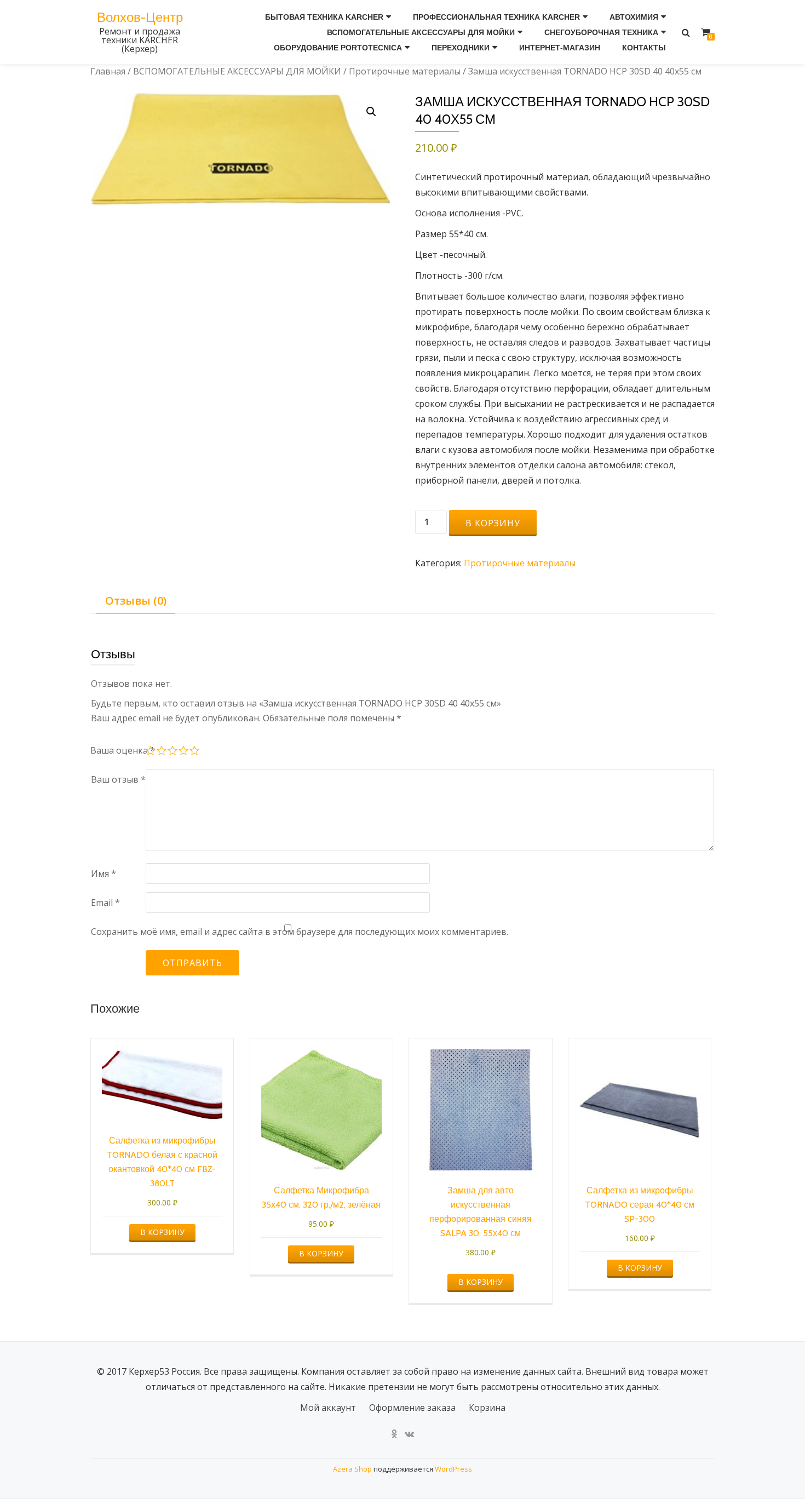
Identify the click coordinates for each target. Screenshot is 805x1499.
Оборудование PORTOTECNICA (338, 47)
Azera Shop (352, 1469)
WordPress (453, 1469)
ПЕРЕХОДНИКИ (461, 47)
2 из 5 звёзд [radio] (162, 752)
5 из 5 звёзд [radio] (194, 752)
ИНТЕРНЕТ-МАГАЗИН (559, 47)
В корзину (492, 523)
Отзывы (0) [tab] (135, 600)
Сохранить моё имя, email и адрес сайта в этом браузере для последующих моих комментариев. (299, 932)
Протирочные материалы (405, 71)
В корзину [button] (162, 1232)
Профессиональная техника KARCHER (496, 17)
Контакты (644, 47)
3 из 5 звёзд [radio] (173, 752)
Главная (107, 71)
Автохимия (634, 17)
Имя (103, 874)
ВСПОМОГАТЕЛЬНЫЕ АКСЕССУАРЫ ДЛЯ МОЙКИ (421, 32)
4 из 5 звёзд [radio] (184, 752)
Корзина (487, 1408)
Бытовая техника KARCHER (324, 17)
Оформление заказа (412, 1408)
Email (105, 903)
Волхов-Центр (140, 17)
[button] (371, 112)
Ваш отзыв (118, 779)
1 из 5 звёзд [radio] (151, 752)
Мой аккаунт (328, 1408)
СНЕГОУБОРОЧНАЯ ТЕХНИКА (601, 32)
